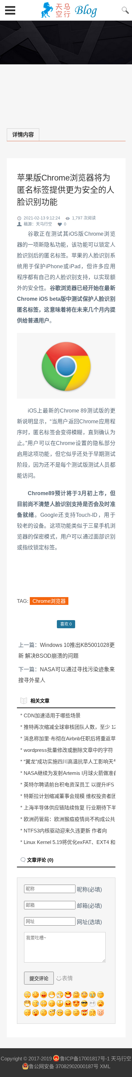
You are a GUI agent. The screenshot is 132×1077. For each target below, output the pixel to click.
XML (105, 1066)
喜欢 (66, 624)
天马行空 (66, 10)
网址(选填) (89, 922)
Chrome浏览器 (49, 601)
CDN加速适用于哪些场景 (52, 715)
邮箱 (89, 906)
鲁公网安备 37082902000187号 (63, 1066)
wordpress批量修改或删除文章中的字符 (68, 750)
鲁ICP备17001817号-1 (85, 1058)
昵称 (89, 889)
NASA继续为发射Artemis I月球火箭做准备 (71, 773)
